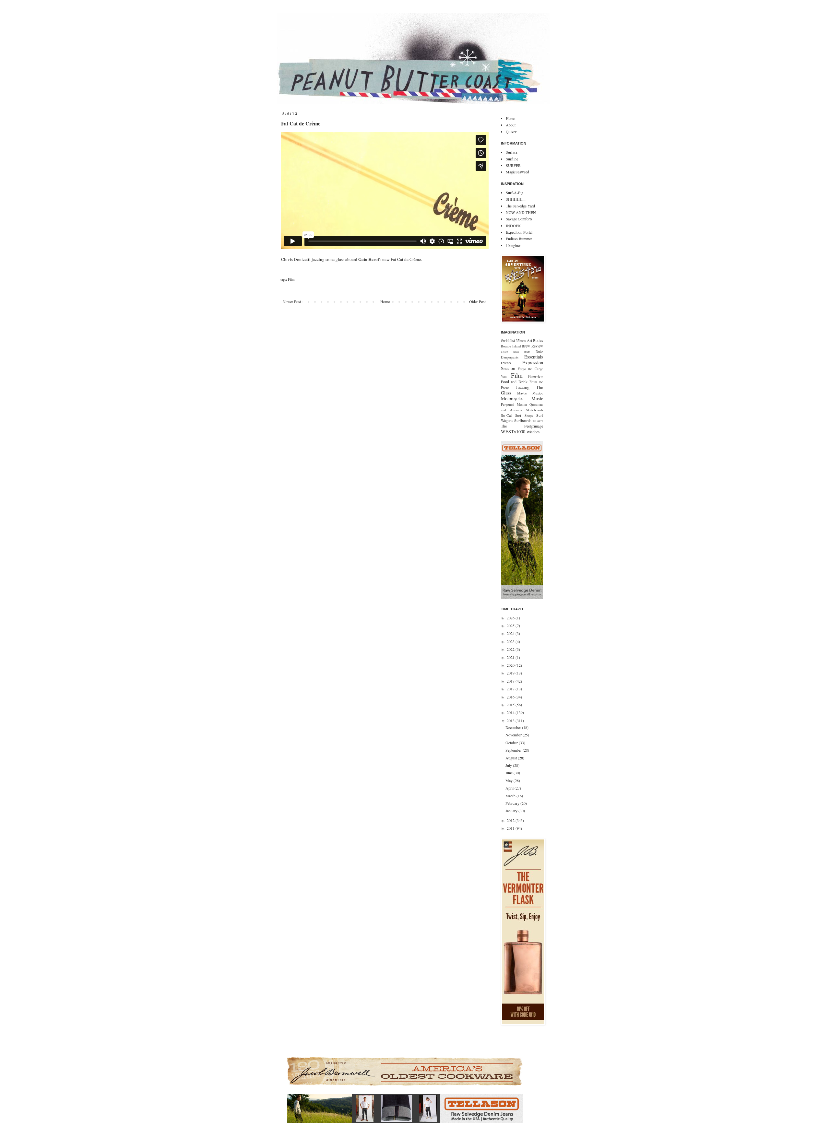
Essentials (533, 357)
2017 (511, 688)
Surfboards (522, 420)
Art (529, 340)
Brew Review (532, 345)
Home (385, 301)
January (511, 810)
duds (527, 351)
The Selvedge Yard (520, 205)
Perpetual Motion (514, 404)
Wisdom (533, 431)
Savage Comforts (519, 218)
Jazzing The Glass (522, 390)
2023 (511, 641)
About (511, 124)
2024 (511, 633)
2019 (511, 672)
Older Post (477, 301)
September (514, 750)
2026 (511, 617)
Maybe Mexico (530, 393)
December (513, 727)
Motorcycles (512, 398)
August (511, 757)
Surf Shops (524, 415)
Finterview (535, 376)
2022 (511, 649)
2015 (511, 704)
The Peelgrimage (522, 425)
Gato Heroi (368, 259)
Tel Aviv (537, 421)
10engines (513, 245)
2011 (511, 828)
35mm (521, 340)
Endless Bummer (519, 238)
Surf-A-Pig (514, 192)
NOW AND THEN (521, 212)
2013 (511, 720)
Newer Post (292, 301)
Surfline (512, 158)
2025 (511, 625)
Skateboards (534, 410)
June (509, 772)
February (512, 803)
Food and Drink (514, 381)
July (509, 765)
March (510, 795)
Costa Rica (510, 352)
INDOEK (513, 225)
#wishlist (508, 340)
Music (537, 398)
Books (538, 340)
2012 (511, 820)
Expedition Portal (519, 232)
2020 (511, 665)
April (510, 788)
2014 (511, 712)
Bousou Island (511, 346)
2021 (511, 657)
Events (506, 362)
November (514, 734)
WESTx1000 (513, 431)
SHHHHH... (516, 199)
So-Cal (506, 415)
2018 (511, 681)
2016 (511, 696)
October (512, 742)
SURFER (513, 165)
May (509, 780)
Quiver (511, 131)
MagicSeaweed (517, 171)
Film (291, 279)
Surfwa (511, 152)
